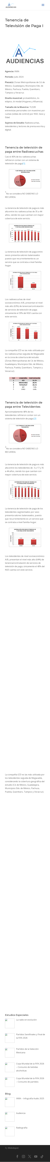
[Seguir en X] (30, 1157)
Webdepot (13, 1148)
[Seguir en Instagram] (23, 1157)
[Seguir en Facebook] (17, 1157)
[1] (23, 163)
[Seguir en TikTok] (42, 1157)
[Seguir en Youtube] (36, 1157)
